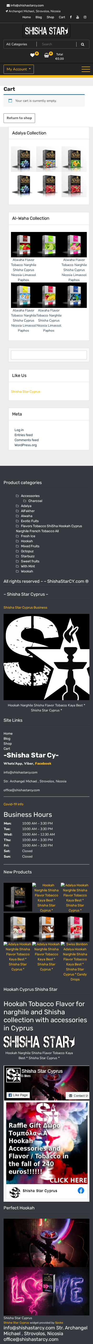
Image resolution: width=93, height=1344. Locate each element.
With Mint (28, 566)
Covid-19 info (13, 804)
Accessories (30, 496)
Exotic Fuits (30, 521)
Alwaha (26, 516)
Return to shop (19, 118)
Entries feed (24, 435)
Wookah (27, 571)
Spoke (59, 1322)
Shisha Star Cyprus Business (25, 608)
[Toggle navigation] (86, 69)
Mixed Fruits (30, 546)
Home (26, 17)
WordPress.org (26, 445)
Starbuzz (28, 556)
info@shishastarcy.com (27, 5)
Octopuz (27, 551)
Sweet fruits (30, 561)
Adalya (26, 506)
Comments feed (27, 440)
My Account (17, 69)
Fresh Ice (28, 536)
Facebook (43, 763)
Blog (39, 17)
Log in (19, 430)
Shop (50, 17)
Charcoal (35, 501)
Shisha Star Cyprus (25, 392)
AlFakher (28, 511)
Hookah (27, 541)
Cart (62, 17)
